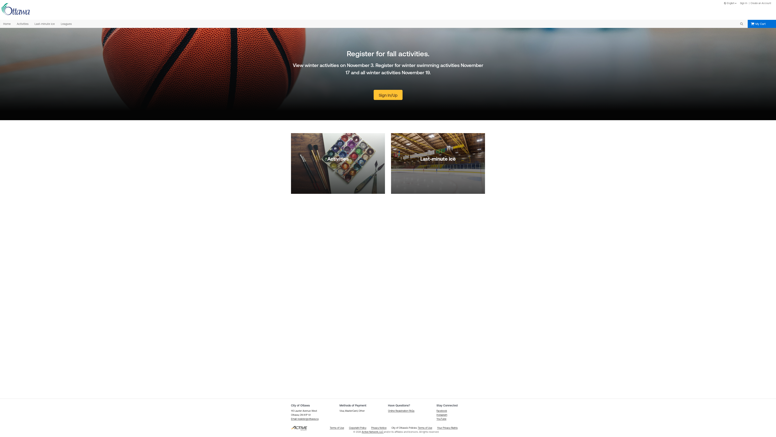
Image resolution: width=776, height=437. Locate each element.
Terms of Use (425, 427)
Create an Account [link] (761, 3)
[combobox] (731, 3)
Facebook (441, 410)
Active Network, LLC (373, 432)
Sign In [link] (743, 3)
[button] (742, 23)
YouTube (441, 419)
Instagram (441, 415)
